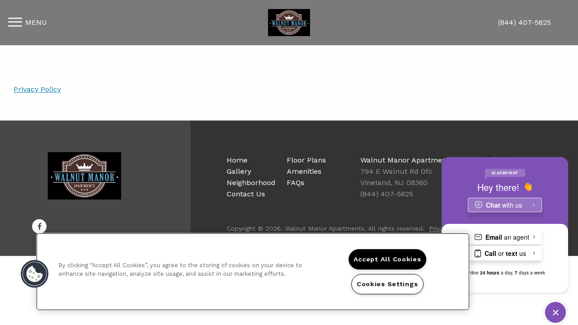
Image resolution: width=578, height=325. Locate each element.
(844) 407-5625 (524, 22)
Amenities (304, 171)
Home (237, 160)
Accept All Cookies (387, 259)
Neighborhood (251, 182)
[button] (39, 226)
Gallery (239, 171)
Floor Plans (306, 160)
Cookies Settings (387, 284)
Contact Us (246, 194)
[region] (253, 272)
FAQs (295, 182)
